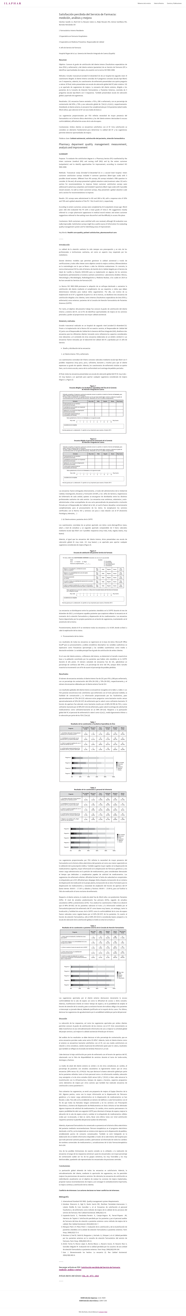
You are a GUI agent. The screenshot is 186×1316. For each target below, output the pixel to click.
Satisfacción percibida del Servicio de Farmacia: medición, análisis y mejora (89, 1268)
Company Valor (102, 1312)
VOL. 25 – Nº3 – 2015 (90, 1276)
